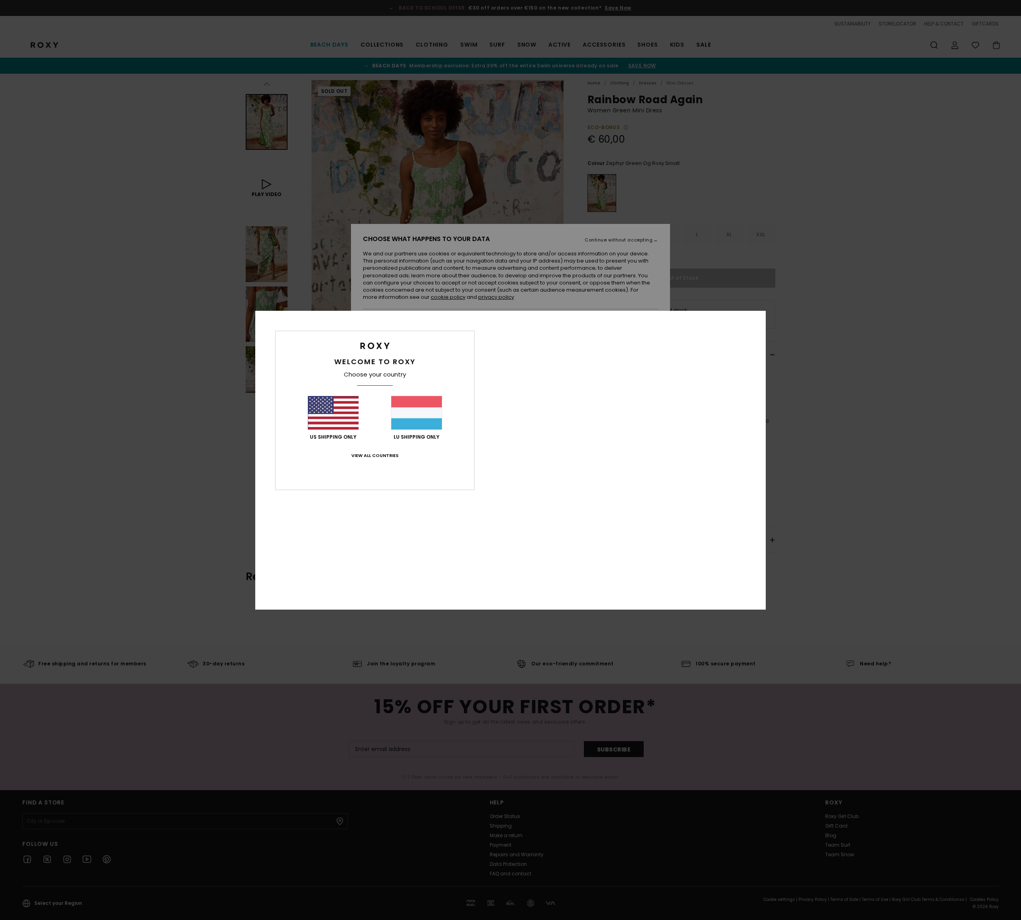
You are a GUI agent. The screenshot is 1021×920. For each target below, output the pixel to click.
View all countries (374, 455)
